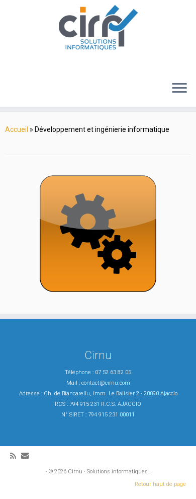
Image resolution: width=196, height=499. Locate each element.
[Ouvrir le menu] (179, 88)
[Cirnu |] (98, 27)
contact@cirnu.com (105, 383)
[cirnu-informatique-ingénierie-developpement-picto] (98, 234)
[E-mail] (27, 456)
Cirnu (75, 471)
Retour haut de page (160, 484)
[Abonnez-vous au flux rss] (15, 456)
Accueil (16, 129)
